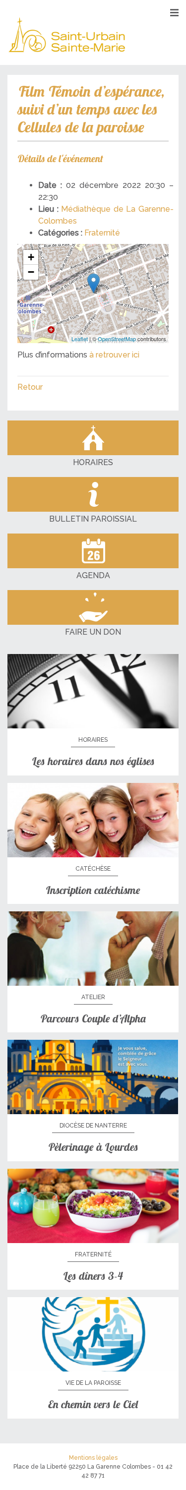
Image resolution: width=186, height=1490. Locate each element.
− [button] (31, 272)
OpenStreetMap (117, 339)
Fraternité (102, 233)
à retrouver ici (114, 354)
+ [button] (31, 257)
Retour (30, 387)
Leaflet (79, 339)
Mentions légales (93, 1457)
